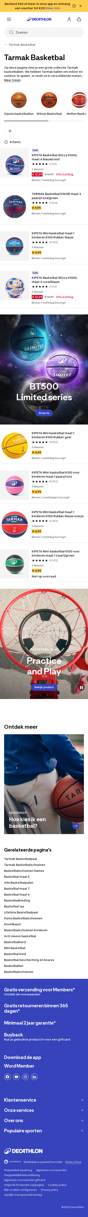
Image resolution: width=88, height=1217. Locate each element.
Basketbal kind (15, 954)
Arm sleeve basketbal (20, 936)
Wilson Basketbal (49, 113)
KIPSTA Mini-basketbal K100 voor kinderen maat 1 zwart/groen (56, 553)
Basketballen (13, 966)
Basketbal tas (14, 906)
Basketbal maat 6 (17, 894)
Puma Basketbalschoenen (23, 918)
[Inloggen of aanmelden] (69, 19)
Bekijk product (44, 687)
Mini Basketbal (14, 948)
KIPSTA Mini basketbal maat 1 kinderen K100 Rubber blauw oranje (58, 514)
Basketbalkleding (17, 900)
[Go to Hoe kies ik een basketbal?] (75, 826)
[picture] (14, 163)
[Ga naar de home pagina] (39, 19)
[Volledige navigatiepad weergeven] (5, 44)
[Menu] (9, 19)
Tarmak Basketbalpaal (20, 859)
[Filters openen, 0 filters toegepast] (10, 131)
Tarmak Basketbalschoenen (24, 864)
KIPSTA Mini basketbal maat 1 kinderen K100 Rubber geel (53, 435)
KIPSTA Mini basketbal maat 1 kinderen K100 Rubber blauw (53, 235)
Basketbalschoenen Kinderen (25, 930)
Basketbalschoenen (18, 971)
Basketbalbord (15, 942)
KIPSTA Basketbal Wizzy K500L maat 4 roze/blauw (54, 279)
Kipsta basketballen (19, 113)
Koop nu (44, 412)
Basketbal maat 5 (16, 876)
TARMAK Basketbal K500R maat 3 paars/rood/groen (56, 196)
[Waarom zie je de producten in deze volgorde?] (6, 142)
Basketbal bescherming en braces (29, 960)
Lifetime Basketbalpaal (21, 912)
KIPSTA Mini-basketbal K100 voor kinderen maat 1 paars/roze (56, 474)
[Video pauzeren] (81, 687)
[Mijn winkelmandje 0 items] (79, 19)
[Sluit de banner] (80, 6)
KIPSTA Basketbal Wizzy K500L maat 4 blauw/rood (54, 157)
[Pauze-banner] (74, 6)
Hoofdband (12, 924)
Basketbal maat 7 (17, 888)
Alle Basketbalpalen (18, 882)
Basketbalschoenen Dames (24, 870)
